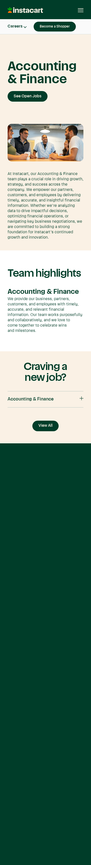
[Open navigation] (78, 10)
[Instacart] (26, 12)
